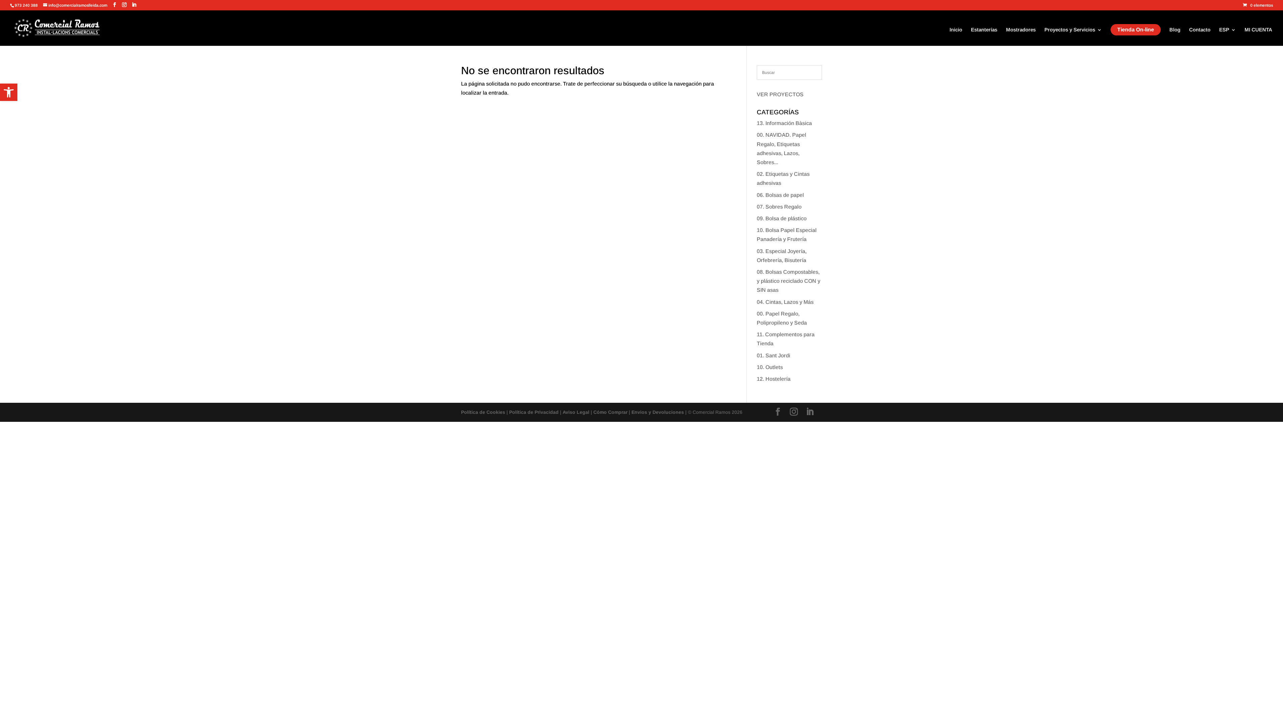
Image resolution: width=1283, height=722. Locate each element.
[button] (8, 92)
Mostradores (1021, 29)
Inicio (956, 29)
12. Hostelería (774, 379)
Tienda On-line (1135, 29)
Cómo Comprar (610, 412)
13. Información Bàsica (784, 123)
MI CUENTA (1258, 29)
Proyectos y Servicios (1069, 29)
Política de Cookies (483, 412)
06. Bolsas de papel (780, 195)
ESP (1224, 29)
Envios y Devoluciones (657, 412)
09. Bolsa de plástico (782, 218)
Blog (1174, 29)
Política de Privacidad (534, 412)
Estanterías (984, 29)
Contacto (1199, 29)
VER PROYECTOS (780, 94)
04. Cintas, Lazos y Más (785, 302)
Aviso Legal (576, 412)
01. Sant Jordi (773, 355)
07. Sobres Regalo (779, 207)
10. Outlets (770, 367)
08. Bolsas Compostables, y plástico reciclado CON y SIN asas (788, 281)
